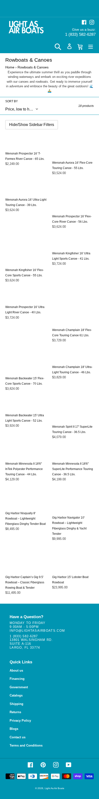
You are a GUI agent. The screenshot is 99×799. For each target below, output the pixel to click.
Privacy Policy (20, 720)
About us (16, 670)
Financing (17, 679)
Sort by (11, 101)
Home (9, 67)
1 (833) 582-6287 (80, 34)
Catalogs (16, 695)
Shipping (16, 704)
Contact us (17, 737)
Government (19, 687)
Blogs (14, 729)
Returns (15, 712)
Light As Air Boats (54, 788)
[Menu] (90, 46)
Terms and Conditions (26, 745)
